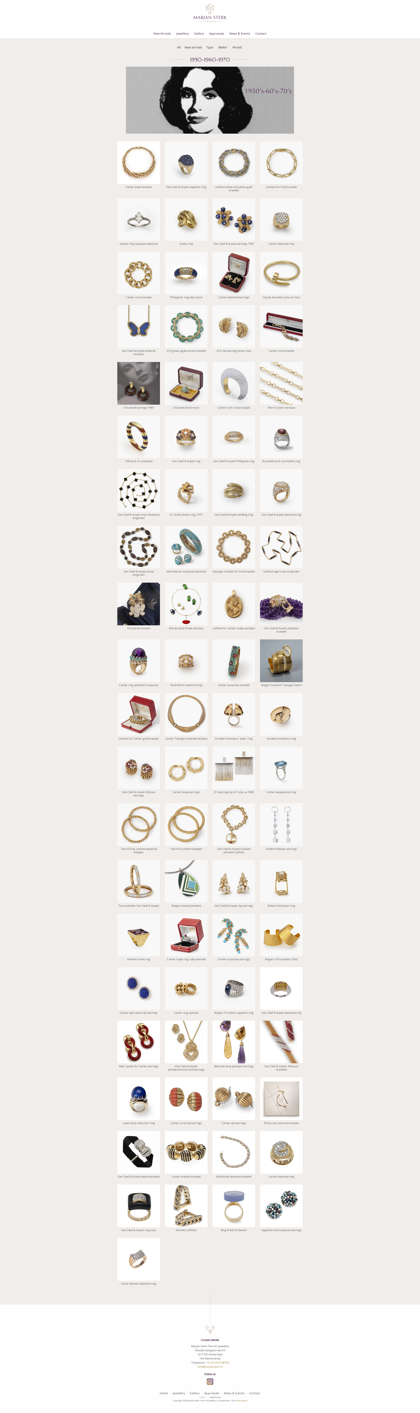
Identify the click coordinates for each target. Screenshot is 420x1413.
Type (209, 47)
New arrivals (193, 47)
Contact (261, 33)
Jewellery (182, 33)
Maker (222, 47)
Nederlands (215, 1397)
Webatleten (242, 1400)
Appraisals (216, 33)
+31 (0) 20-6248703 (217, 1362)
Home (164, 1393)
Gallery (199, 33)
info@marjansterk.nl (210, 1367)
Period (237, 47)
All (179, 47)
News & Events (239, 33)
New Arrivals (162, 33)
